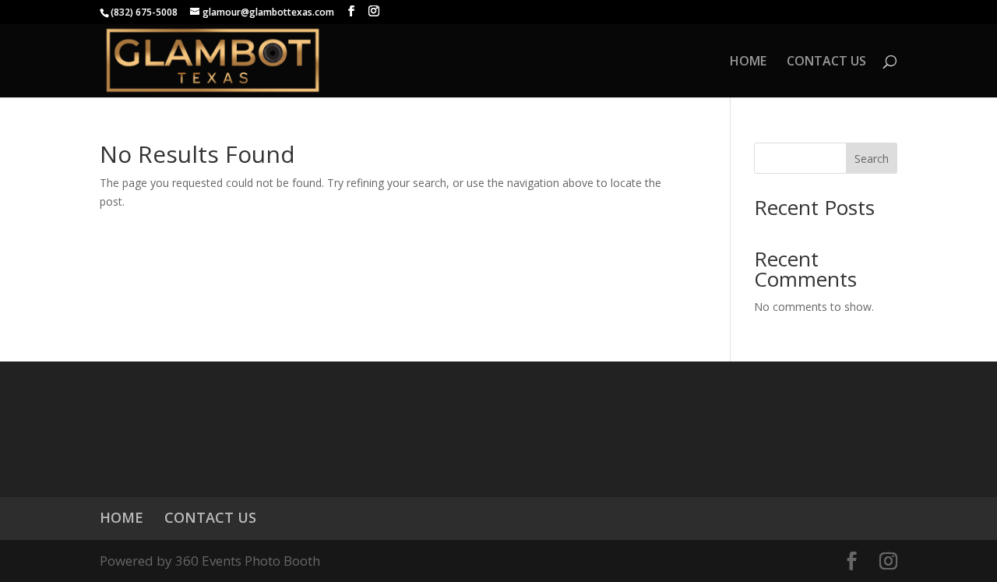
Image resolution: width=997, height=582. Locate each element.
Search (871, 158)
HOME (748, 62)
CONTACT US (826, 62)
